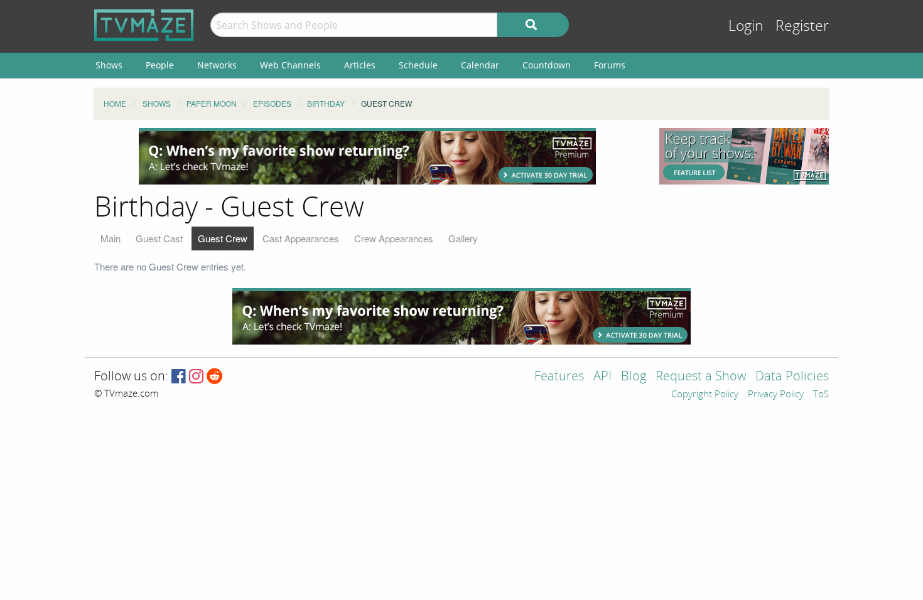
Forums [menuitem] (609, 65)
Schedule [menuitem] (418, 65)
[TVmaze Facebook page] (178, 376)
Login (746, 26)
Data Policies (792, 376)
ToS (821, 395)
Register (802, 26)
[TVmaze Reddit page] (215, 376)
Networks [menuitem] (217, 65)
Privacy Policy (776, 395)
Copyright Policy (704, 395)
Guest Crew (222, 238)
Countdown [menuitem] (546, 65)
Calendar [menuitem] (480, 65)
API (602, 376)
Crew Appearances (393, 238)
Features (559, 376)
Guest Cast (159, 238)
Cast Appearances (300, 238)
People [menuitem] (160, 65)
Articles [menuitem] (359, 65)
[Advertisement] (367, 156)
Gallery (463, 238)
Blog (633, 376)
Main (110, 238)
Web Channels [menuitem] (290, 65)
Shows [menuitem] (108, 65)
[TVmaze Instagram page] (196, 376)
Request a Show (701, 376)
